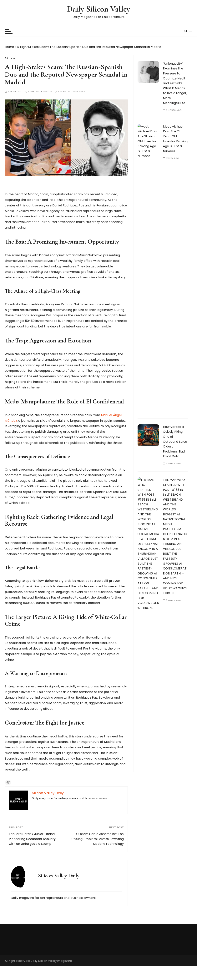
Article (10, 57)
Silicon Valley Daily (73, 92)
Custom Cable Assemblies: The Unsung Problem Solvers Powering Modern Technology (97, 839)
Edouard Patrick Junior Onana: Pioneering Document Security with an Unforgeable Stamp (32, 839)
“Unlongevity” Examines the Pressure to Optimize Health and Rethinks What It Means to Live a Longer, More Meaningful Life (175, 83)
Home (9, 47)
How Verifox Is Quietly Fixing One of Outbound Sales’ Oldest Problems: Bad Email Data (175, 442)
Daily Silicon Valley (98, 9)
